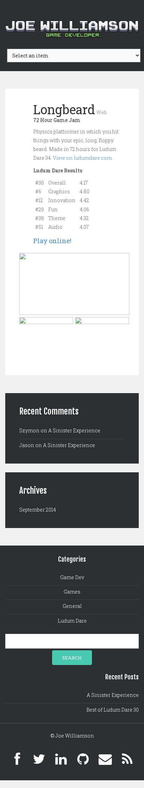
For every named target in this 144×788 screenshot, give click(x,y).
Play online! (52, 241)
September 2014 (37, 509)
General (72, 606)
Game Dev (72, 577)
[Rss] (127, 759)
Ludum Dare (72, 620)
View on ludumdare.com (82, 158)
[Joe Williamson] (72, 20)
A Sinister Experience (74, 430)
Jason (26, 445)
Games (72, 591)
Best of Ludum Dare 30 (112, 709)
